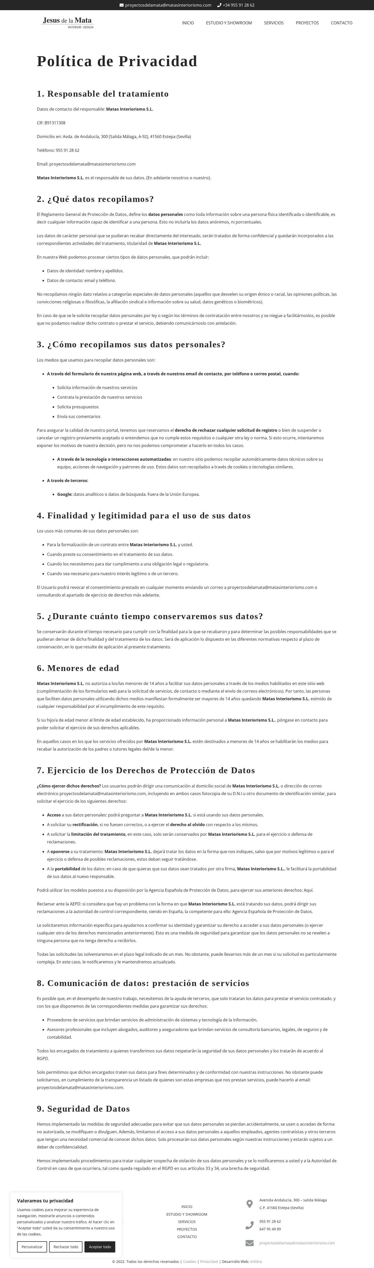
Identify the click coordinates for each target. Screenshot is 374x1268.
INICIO (186, 1206)
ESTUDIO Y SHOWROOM (186, 1214)
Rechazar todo (66, 1246)
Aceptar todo (100, 1246)
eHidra (256, 1261)
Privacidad (209, 1261)
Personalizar (32, 1246)
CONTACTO (187, 1236)
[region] (66, 1225)
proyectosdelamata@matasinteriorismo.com (92, 164)
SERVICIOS (187, 1221)
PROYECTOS (187, 1229)
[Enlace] (67, 23)
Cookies (189, 1261)
